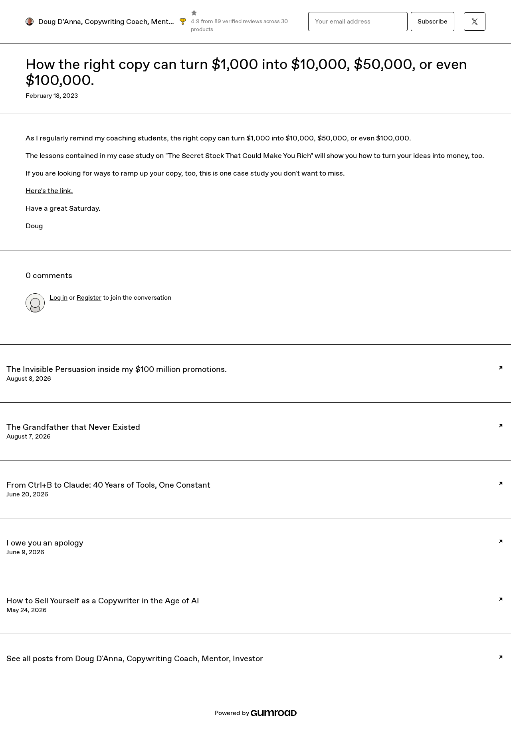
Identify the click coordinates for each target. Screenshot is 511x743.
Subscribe (433, 21)
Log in (58, 297)
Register (89, 297)
